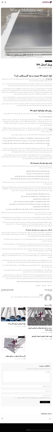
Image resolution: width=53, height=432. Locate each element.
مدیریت (48, 67)
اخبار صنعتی (49, 285)
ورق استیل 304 (38, 285)
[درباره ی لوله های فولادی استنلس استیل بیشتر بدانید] (39, 316)
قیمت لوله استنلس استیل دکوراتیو (42, 336)
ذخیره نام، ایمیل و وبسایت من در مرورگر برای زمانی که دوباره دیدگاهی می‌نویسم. (33, 397)
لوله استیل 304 (48, 61)
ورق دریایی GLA (48, 290)
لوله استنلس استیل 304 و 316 (17, 324)
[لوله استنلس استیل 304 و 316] (13, 314)
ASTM (50, 129)
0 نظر (38, 67)
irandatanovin (28, 429)
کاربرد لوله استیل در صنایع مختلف (15, 356)
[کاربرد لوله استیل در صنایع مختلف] (13, 344)
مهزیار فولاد (43, 285)
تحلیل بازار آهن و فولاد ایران (7, 290)
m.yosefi (48, 332)
